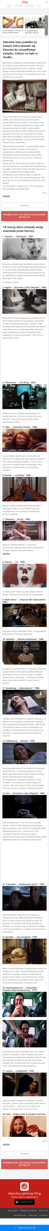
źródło (44, 193)
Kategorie (30, 6)
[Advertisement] (24, 357)
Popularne (19, 6)
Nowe (9, 6)
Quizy (39, 6)
